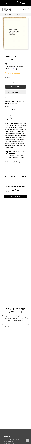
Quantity (7, 77)
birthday (9, 14)
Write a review (15, 196)
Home (2, 14)
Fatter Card (17, 14)
